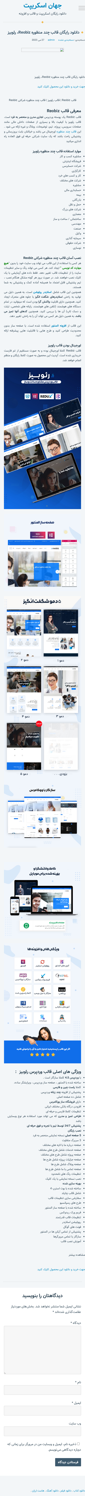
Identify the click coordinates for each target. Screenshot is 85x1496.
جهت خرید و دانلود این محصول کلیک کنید (61, 86)
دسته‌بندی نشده (66, 40)
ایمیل (76, 1403)
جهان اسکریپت (43, 5)
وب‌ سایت (75, 1423)
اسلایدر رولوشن (42, 292)
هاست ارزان (38, 1491)
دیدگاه (76, 1323)
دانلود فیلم (65, 1491)
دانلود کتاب (79, 1491)
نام (78, 1382)
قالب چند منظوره (66, 131)
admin (51, 40)
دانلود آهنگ (52, 1491)
